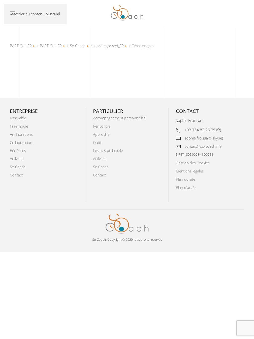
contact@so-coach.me (203, 146)
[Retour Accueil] (127, 13)
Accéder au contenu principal (35, 13)
